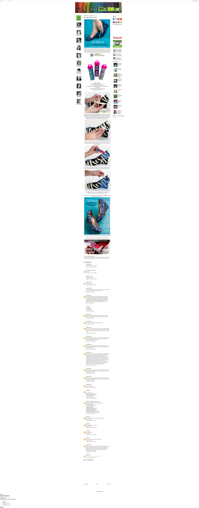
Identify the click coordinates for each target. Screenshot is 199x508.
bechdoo (87, 444)
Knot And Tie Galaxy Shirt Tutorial (120, 80)
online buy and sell (89, 440)
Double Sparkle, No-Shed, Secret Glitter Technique (120, 75)
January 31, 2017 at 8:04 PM (90, 341)
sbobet (89, 307)
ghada (87, 390)
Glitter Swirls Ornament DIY (120, 106)
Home (97, 484)
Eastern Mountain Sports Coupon (97, 322)
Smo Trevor (88, 321)
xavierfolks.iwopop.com (90, 347)
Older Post (108, 484)
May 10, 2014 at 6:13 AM (90, 291)
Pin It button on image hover (4, 495)
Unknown (87, 295)
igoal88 (87, 454)
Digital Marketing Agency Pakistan (92, 401)
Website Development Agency (91, 410)
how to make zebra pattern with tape (100, 257)
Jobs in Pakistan (88, 419)
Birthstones (88, 276)
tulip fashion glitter (86, 258)
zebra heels (103, 258)
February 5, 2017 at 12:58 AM (91, 349)
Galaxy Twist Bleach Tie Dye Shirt (120, 85)
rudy (87, 306)
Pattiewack (107, 257)
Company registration (89, 407)
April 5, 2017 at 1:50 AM (90, 381)
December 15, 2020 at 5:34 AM (91, 398)
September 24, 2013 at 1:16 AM (91, 284)
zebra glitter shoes (98, 258)
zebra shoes (107, 258)
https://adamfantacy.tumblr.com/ (93, 339)
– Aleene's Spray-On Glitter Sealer (97, 89)
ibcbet (90, 309)
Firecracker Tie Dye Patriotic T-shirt (120, 101)
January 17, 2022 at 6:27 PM (90, 457)
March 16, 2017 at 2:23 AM (90, 365)
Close (1, 506)
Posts (115, 117)
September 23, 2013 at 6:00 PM (91, 278)
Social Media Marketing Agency (91, 409)
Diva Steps (88, 264)
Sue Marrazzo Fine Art (90, 270)
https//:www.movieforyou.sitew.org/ (97, 363)
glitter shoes (92, 257)
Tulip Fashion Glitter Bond (97, 85)
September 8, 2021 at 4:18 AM (91, 420)
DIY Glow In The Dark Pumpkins (120, 64)
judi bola (90, 308)
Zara (87, 430)
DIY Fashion (88, 257)
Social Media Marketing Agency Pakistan (92, 412)
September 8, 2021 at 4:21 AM (91, 434)
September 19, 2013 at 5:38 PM (91, 272)
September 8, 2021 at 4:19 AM (91, 427)
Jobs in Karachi (88, 426)
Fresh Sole (88, 288)
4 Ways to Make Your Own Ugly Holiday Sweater (119, 112)
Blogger (101, 491)
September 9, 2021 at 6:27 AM (91, 451)
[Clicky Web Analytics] (2, 494)
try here (104, 301)
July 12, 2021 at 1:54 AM (90, 413)
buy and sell (88, 433)
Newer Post (86, 484)
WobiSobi (87, 282)
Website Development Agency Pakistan (92, 411)
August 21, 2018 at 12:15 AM (91, 387)
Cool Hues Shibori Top (120, 69)
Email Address (2, 498)
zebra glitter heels (92, 258)
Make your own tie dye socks (120, 95)
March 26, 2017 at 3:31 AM (90, 373)
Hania (87, 416)
